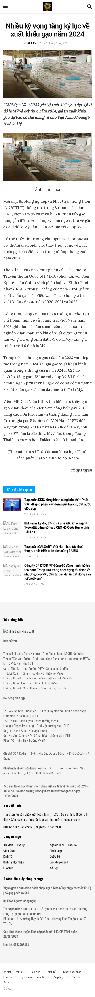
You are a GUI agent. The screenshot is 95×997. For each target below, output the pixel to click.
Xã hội (54, 868)
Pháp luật (56, 851)
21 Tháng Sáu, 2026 (35, 514)
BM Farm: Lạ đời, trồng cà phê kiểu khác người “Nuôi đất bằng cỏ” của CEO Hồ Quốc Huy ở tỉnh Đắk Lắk (56, 528)
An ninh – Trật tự (14, 845)
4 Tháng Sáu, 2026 (34, 584)
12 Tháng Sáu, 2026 (35, 537)
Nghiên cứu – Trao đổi (63, 845)
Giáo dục (9, 851)
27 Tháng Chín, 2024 (56, 43)
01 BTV (31, 43)
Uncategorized (59, 862)
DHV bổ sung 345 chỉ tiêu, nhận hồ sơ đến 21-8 (32, 827)
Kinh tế (7, 856)
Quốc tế (55, 856)
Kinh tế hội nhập (13, 862)
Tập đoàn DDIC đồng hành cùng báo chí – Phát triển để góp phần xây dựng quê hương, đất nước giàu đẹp (57, 504)
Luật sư (8, 868)
